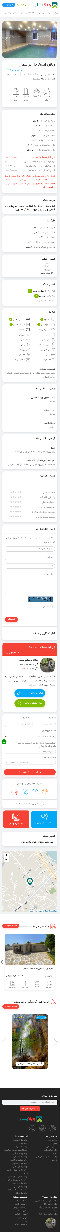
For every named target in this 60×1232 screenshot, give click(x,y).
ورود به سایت (21, 5)
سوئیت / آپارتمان (44, 12)
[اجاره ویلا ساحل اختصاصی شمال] (30, 949)
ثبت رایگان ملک (8, 5)
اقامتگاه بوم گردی (27, 12)
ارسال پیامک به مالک (34, 703)
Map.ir (40, 911)
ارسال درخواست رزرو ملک (29, 772)
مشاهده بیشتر (11, 925)
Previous (50, 961)
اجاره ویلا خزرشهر (21, 1146)
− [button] (6, 860)
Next (3, 962)
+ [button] (6, 855)
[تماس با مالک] (51, 1223)
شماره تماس (50, 757)
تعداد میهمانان (49, 730)
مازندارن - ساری (21, 1201)
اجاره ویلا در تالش (20, 1186)
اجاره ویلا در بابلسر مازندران (17, 1189)
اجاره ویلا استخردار (20, 1140)
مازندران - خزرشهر (20, 1207)
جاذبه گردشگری (10, 12)
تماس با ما (53, 1143)
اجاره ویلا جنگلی (21, 1193)
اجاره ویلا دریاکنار (50, 1150)
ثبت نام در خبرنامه (30, 1108)
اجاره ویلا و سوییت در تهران (17, 1180)
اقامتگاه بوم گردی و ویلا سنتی (15, 1150)
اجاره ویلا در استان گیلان (18, 1176)
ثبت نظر (11, 619)
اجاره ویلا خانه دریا (20, 1156)
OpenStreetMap (51, 911)
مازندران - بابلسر (21, 1204)
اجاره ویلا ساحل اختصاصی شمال (37, 968)
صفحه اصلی (52, 1140)
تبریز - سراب (22, 1220)
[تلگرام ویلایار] (32, 1128)
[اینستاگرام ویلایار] (52, 1128)
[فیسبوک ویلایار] (42, 1128)
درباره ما (54, 1153)
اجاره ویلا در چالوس (20, 1163)
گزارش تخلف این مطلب (27, 804)
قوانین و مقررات (50, 1146)
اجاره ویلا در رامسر (20, 1183)
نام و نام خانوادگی (47, 746)
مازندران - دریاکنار (21, 1224)
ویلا (56, 12)
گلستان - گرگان (21, 1214)
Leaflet (32, 911)
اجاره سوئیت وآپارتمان (19, 1160)
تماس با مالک (37, 693)
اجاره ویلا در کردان (20, 1166)
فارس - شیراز (22, 1217)
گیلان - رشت (22, 1210)
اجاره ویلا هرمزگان (20, 1153)
